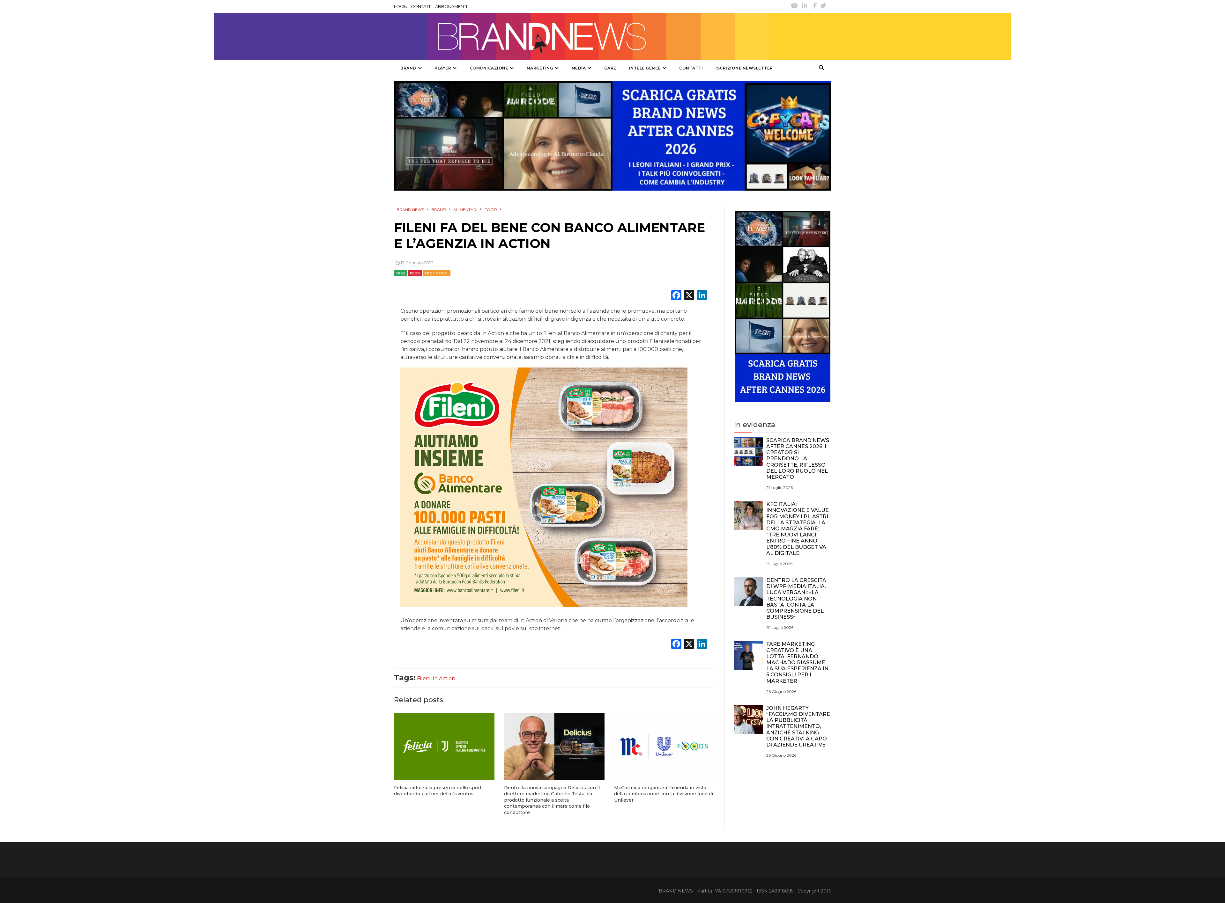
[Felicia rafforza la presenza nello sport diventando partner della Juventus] (444, 746)
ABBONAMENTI (451, 6)
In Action (444, 678)
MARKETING (540, 68)
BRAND (408, 68)
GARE (610, 68)
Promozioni (436, 273)
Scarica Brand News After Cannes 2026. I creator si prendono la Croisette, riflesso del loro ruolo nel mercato (797, 458)
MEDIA (579, 68)
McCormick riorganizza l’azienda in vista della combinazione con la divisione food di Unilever (663, 794)
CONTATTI (421, 6)
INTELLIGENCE (645, 68)
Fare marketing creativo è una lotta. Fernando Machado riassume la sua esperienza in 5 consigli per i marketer (797, 662)
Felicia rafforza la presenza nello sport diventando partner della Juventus (438, 791)
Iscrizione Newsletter (744, 68)
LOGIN (400, 6)
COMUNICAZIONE (489, 68)
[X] (689, 296)
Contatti (691, 68)
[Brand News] (581, 36)
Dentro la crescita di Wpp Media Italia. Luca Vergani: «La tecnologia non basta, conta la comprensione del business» (796, 598)
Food (415, 273)
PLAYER (442, 68)
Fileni (423, 678)
